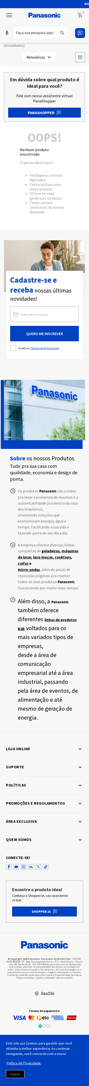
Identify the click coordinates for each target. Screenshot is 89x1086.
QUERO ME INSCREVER (44, 333)
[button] (42, 33)
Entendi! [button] (15, 1074)
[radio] (80, 57)
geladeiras (51, 551)
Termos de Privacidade (44, 348)
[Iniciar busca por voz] (7, 33)
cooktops (63, 557)
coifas (23, 563)
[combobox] (42, 33)
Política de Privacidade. (24, 1063)
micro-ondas (29, 569)
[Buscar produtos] (65, 33)
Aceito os (39, 348)
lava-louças (43, 557)
